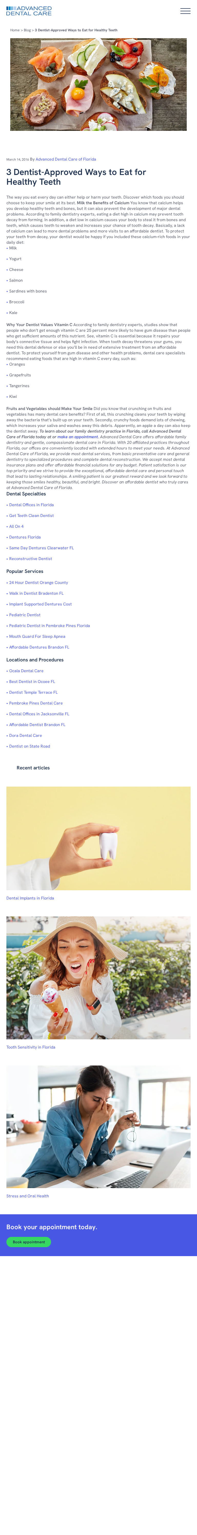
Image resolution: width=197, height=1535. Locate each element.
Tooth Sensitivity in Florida (30, 1047)
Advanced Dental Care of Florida (66, 159)
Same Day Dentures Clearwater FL (41, 548)
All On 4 (16, 526)
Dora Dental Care (25, 735)
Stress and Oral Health (27, 1196)
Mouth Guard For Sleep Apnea (37, 636)
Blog (27, 30)
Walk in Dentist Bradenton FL (36, 593)
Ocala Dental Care (26, 670)
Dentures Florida (25, 537)
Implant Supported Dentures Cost (40, 604)
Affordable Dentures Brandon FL (39, 647)
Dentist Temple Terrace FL (33, 692)
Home (15, 30)
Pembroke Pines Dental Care (36, 703)
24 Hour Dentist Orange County (38, 582)
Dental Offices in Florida (31, 504)
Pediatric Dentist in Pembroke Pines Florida (49, 625)
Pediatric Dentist (25, 615)
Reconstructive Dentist (30, 558)
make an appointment (77, 436)
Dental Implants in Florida (30, 898)
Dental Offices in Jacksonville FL (39, 714)
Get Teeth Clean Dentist (31, 515)
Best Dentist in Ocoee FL (32, 681)
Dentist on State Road (29, 746)
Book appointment (29, 1242)
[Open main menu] (185, 11)
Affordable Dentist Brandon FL (37, 724)
